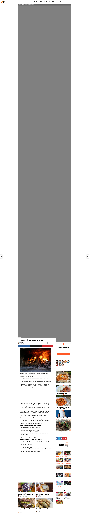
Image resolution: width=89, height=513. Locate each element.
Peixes (38, 507)
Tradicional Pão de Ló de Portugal (63, 384)
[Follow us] (85, 2)
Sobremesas (45, 1)
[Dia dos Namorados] (67, 483)
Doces (38, 491)
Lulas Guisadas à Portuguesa (63, 393)
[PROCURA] (87, 2)
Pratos (40, 1)
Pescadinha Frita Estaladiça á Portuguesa (43, 509)
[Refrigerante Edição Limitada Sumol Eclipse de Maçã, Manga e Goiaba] (26, 487)
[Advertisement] (35, 395)
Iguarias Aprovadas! (59, 456)
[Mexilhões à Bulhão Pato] (63, 425)
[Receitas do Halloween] (59, 475)
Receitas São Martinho (59, 471)
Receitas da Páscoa (59, 463)
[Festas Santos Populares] (67, 467)
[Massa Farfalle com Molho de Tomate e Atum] (63, 400)
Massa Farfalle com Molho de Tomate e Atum (63, 408)
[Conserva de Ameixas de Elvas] (67, 494)
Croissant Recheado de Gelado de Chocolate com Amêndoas (44, 493)
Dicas (56, 1)
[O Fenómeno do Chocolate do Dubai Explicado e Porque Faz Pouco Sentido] (26, 503)
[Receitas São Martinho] (59, 467)
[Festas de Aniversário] (59, 483)
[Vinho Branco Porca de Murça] (63, 413)
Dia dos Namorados (67, 485)
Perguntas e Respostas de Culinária (64, 366)
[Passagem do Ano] (67, 460)
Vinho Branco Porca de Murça (63, 417)
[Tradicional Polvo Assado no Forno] (59, 502)
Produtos (51, 1)
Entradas (35, 1)
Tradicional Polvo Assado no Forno (59, 505)
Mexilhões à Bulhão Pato (63, 431)
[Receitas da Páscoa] (59, 460)
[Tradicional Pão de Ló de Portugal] (63, 377)
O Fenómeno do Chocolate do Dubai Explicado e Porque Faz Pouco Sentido (26, 510)
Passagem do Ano (67, 463)
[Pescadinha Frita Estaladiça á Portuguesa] (44, 503)
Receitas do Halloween (59, 478)
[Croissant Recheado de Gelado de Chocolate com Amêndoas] (44, 487)
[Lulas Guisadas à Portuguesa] (63, 388)
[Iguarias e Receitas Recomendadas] (59, 453)
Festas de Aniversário (59, 486)
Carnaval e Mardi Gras (68, 478)
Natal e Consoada (67, 456)
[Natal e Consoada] (67, 453)
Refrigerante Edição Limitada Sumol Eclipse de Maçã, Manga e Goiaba (26, 493)
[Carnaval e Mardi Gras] (67, 475)
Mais (60, 1)
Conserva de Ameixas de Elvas (67, 498)
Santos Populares (68, 470)
